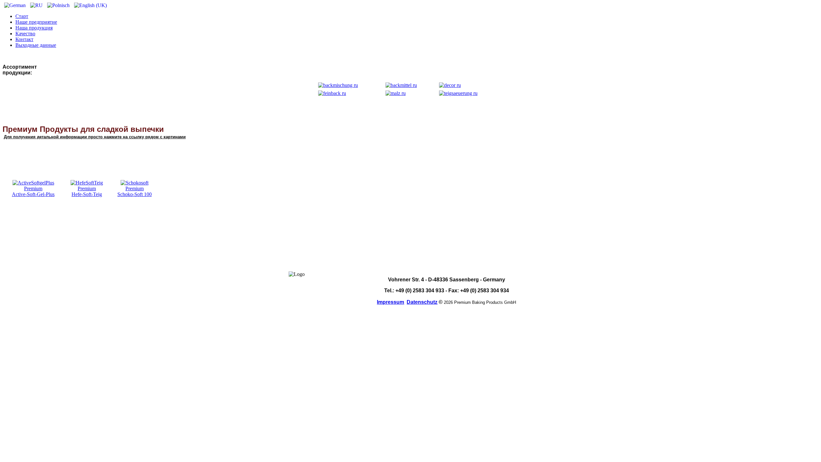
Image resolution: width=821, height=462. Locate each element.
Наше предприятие (36, 22)
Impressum (390, 302)
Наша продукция (34, 27)
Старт (21, 16)
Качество (25, 33)
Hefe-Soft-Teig (87, 194)
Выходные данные (35, 45)
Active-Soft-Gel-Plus (33, 194)
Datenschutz (422, 302)
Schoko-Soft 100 (134, 194)
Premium (33, 188)
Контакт (24, 39)
